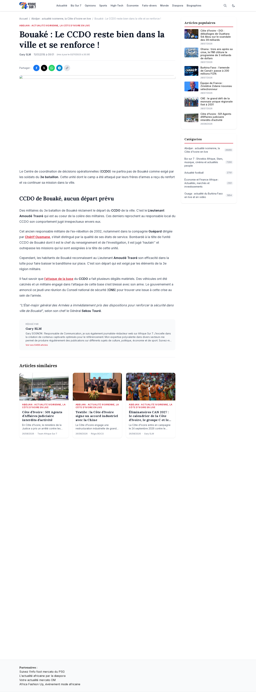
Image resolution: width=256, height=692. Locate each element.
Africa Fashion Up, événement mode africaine (49, 684)
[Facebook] (36, 68)
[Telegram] (59, 68)
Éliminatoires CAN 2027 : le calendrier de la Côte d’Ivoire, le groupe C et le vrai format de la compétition (149, 416)
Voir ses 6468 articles (37, 345)
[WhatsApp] (52, 68)
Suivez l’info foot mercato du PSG (42, 671)
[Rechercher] (225, 5)
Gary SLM (34, 329)
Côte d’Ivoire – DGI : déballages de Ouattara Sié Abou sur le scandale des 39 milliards (215, 35)
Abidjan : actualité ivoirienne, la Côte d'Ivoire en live (61, 18)
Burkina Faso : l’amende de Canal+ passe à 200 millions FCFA (215, 70)
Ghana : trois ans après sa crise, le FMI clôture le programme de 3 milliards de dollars (216, 54)
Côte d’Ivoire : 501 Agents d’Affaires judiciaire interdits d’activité (42, 416)
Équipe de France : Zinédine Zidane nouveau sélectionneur (216, 86)
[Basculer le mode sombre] (233, 5)
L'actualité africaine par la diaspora (42, 676)
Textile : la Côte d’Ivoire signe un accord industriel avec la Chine (97, 416)
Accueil (23, 18)
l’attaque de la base (58, 279)
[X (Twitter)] (44, 68)
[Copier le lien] (67, 68)
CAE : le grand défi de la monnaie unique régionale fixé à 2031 (216, 101)
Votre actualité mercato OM (37, 680)
